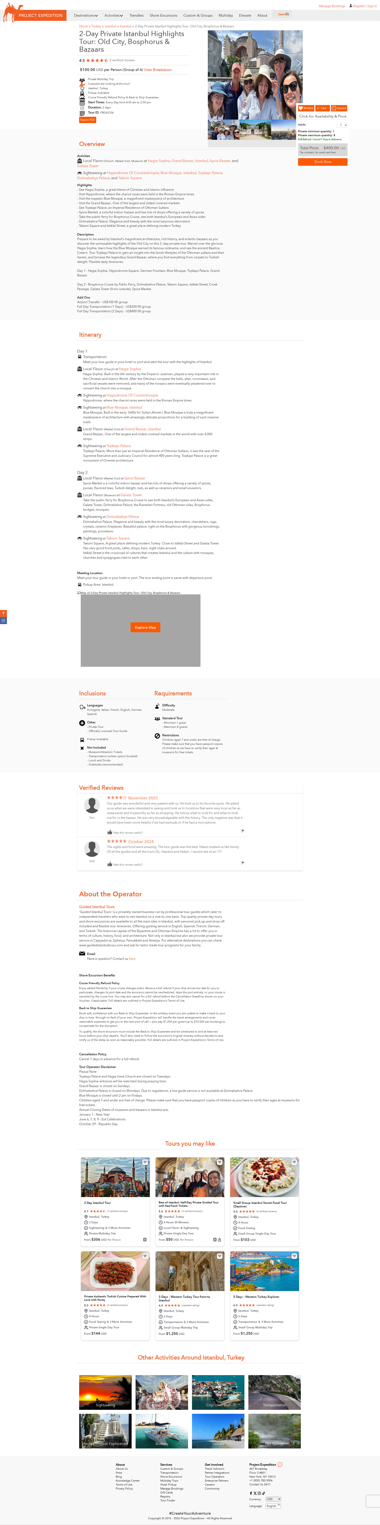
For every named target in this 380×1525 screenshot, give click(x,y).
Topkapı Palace (210, 173)
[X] (256, 1493)
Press (119, 1473)
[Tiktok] (263, 1493)
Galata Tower (88, 166)
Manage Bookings (171, 1489)
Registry (165, 1496)
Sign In (372, 6)
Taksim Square (130, 178)
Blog (119, 1477)
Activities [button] (112, 15)
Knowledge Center (128, 1481)
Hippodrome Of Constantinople (133, 173)
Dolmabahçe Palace (93, 178)
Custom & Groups (198, 15)
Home (85, 26)
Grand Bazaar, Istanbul (190, 160)
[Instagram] (260, 1493)
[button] (3, 613)
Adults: (302, 124)
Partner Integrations (217, 1473)
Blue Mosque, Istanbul (178, 173)
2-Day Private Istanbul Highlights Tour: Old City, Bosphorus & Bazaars (184, 26)
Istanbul (112, 26)
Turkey (98, 26)
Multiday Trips (169, 1481)
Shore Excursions (163, 15)
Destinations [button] (84, 15)
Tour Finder (167, 1500)
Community (212, 1489)
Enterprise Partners (216, 1481)
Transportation (169, 1473)
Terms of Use (124, 1485)
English (271, 1506)
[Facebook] (251, 1493)
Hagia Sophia (159, 160)
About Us (122, 1469)
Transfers (137, 15)
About (262, 15)
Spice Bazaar (220, 160)
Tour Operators (214, 1477)
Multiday (226, 15)
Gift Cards (166, 1492)
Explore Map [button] (145, 627)
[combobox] (273, 1506)
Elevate (245, 15)
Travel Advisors (214, 1469)
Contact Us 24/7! (260, 1484)
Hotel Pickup (168, 1485)
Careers (210, 1485)
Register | (360, 6)
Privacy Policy (124, 1489)
